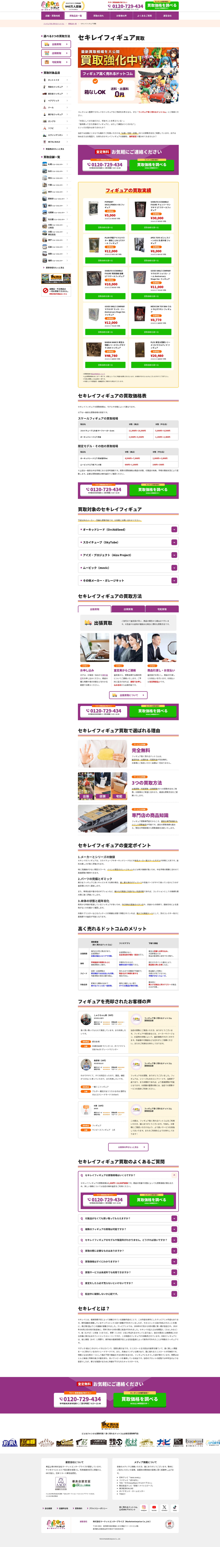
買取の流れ (98, 15)
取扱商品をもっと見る (55, 149)
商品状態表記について (98, 374)
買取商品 (86, 1042)
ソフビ (51, 128)
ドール (51, 107)
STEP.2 (118, 666)
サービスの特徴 (139, 744)
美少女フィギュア (55, 114)
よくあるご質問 (144, 15)
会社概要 (48, 1508)
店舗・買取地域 (52, 15)
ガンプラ (51, 121)
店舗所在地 (63, 1508)
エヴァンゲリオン (55, 135)
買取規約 (78, 1508)
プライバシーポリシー (98, 1508)
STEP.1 (85, 666)
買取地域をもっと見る (55, 267)
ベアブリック (53, 100)
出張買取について (129, 695)
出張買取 (56, 44)
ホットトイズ (53, 80)
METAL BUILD (54, 141)
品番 (85, 1046)
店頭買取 (56, 53)
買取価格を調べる (105, 227)
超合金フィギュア (55, 93)
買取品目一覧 (75, 15)
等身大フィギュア (55, 86)
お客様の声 (121, 15)
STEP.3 (152, 666)
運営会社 (167, 15)
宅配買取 (56, 62)
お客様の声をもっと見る (128, 1147)
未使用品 (110, 211)
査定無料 (102, 151)
